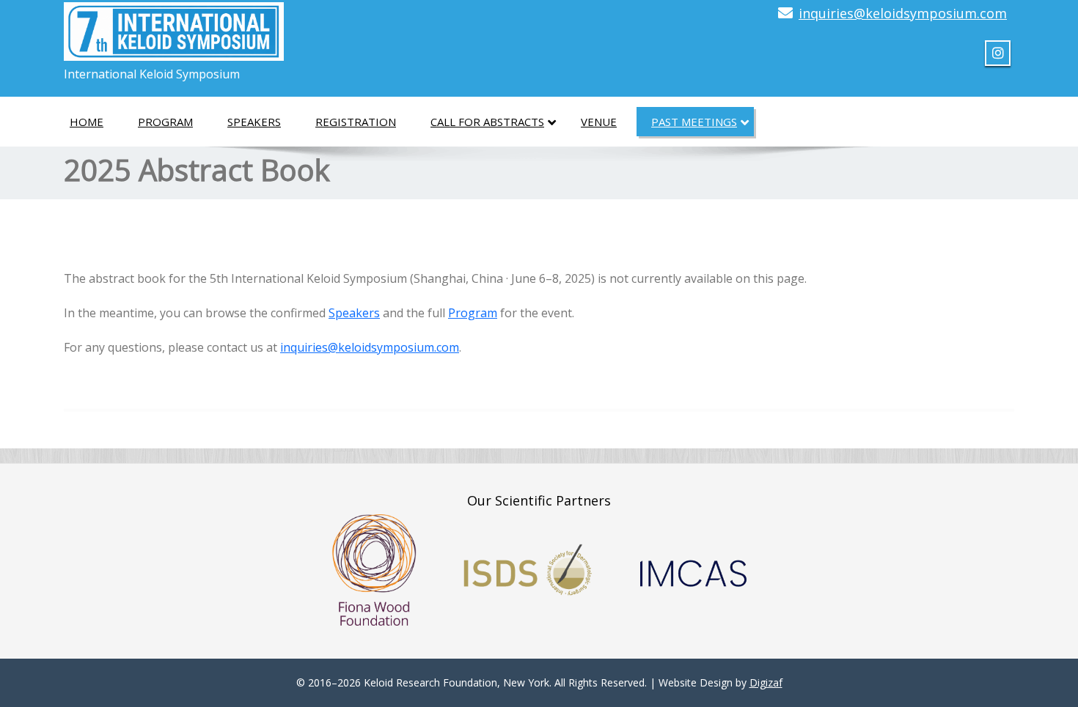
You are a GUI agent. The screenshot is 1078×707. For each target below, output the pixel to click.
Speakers (254, 121)
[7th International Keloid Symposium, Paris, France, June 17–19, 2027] (174, 27)
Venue (599, 121)
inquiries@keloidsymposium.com (903, 13)
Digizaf (765, 682)
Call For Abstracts (487, 121)
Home (86, 121)
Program (165, 121)
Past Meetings (694, 121)
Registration (355, 121)
